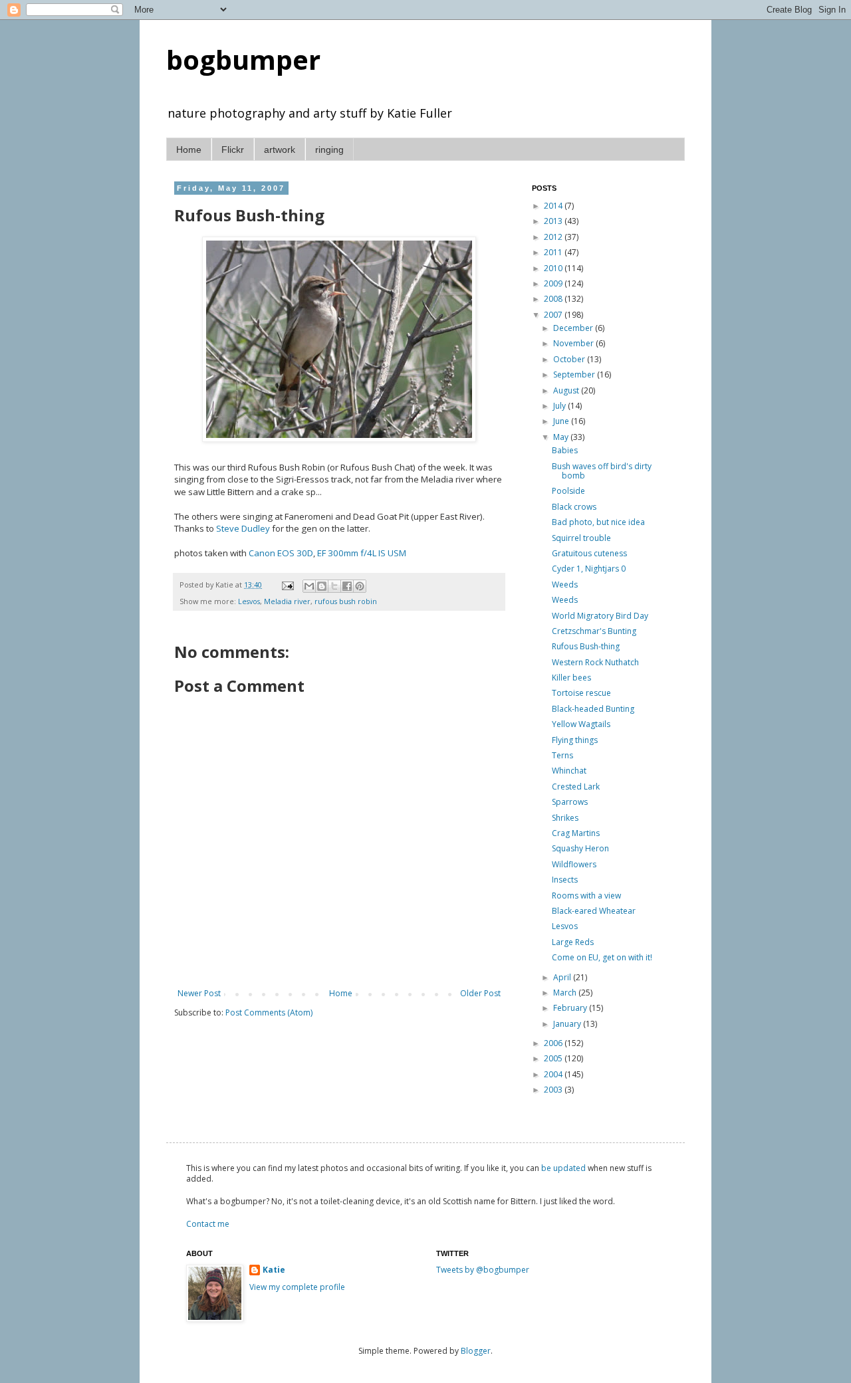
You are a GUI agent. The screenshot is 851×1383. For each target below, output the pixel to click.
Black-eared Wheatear (594, 910)
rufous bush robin (345, 601)
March (565, 992)
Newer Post (199, 993)
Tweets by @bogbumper (482, 1269)
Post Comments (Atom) (268, 1012)
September (575, 374)
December (574, 328)
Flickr (232, 149)
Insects (565, 879)
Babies (565, 450)
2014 (554, 205)
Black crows (574, 506)
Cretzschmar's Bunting (594, 631)
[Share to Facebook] (347, 586)
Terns (562, 755)
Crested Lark (576, 786)
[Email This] (309, 586)
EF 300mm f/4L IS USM (361, 553)
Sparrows (570, 801)
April (563, 977)
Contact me (207, 1223)
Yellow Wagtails (581, 724)
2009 (554, 283)
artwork (279, 149)
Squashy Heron (580, 848)
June (562, 421)
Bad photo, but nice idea (598, 522)
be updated (563, 1168)
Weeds (565, 584)
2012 (554, 237)
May (561, 437)
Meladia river (287, 601)
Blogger (476, 1350)
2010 (554, 268)
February (571, 1007)
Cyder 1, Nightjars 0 (589, 568)
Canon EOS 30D (281, 553)
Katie (274, 1270)
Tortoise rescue (581, 692)
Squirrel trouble (581, 538)
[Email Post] (287, 584)
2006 (554, 1043)
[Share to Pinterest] (359, 586)
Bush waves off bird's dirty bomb (602, 471)
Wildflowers (574, 864)
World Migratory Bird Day (600, 615)
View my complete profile (297, 1287)
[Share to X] (334, 586)
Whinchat (569, 770)
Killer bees (571, 677)
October (570, 359)
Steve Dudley (243, 528)
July (560, 405)
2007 (554, 314)
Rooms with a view (586, 895)
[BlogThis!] (321, 586)
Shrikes (565, 817)
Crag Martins (576, 833)
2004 (554, 1074)
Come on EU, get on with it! (602, 957)
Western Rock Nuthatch (595, 662)
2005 (554, 1058)
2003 (554, 1089)
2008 (554, 298)
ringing (329, 149)
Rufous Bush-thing (586, 646)
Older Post (480, 993)
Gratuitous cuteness (589, 553)
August (567, 390)
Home (188, 149)
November (574, 343)
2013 (554, 221)
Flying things (575, 740)
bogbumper (243, 59)
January (568, 1023)
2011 (554, 252)
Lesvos (249, 601)
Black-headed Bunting (593, 708)
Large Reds (573, 942)
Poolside (568, 490)
